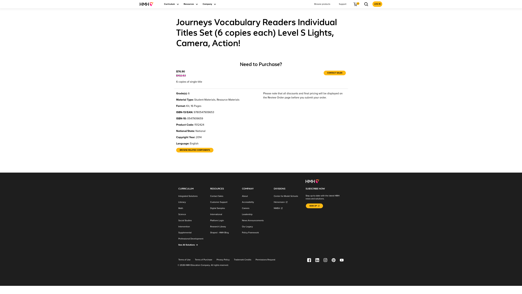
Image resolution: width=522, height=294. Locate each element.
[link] (147, 4)
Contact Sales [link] (334, 73)
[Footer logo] (312, 181)
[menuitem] (147, 4)
